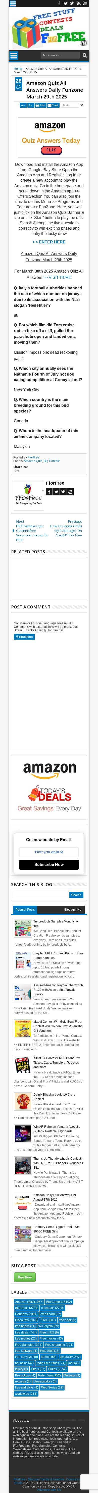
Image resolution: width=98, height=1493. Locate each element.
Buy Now (25, 1277)
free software (24, 1351)
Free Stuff (46, 1351)
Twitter (65, 3)
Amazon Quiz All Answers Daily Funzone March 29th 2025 (54, 90)
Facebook (59, 3)
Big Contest (52, 461)
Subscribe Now (49, 864)
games (45, 1357)
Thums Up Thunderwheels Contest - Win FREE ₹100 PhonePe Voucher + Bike (58, 1163)
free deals (22, 1332)
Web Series (49, 1387)
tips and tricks (24, 1387)
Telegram (63, 491)
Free (44, 1320)
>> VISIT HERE (57, 277)
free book (65, 1320)
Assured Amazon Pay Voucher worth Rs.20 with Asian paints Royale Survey (58, 990)
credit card (47, 1314)
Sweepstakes (43, 1381)
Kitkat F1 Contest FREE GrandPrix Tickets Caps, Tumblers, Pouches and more (56, 1062)
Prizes (52, 1369)
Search (84, 55)
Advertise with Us (49, 1490)
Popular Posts (25, 909)
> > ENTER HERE (49, 242)
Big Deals (21, 1308)
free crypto (45, 1326)
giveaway (66, 1357)
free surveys (23, 1357)
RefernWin (45, 1375)
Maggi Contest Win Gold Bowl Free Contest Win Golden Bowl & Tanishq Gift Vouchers (58, 1026)
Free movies (48, 1338)
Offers (35, 1369)
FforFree (33, 457)
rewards (20, 1381)
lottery (19, 1369)
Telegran (72, 3)
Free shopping (55, 1345)
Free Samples (24, 1345)
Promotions (23, 1375)
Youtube (85, 3)
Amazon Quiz (33, 461)
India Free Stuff (47, 1363)
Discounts (22, 1320)
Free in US (47, 1332)
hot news (21, 1363)
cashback (47, 1308)
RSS (78, 3)
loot (70, 1363)
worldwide (22, 1394)
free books (22, 1326)
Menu (13, 4)
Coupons (21, 1314)
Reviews (70, 1375)
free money (22, 1338)
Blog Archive (72, 909)
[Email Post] (16, 471)
